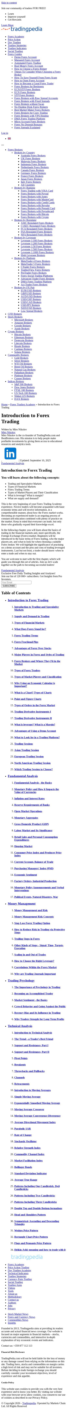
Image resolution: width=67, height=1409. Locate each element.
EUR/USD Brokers (31, 290)
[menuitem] (9, 138)
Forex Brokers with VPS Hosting (31, 115)
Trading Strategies (17, 45)
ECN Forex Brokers (24, 92)
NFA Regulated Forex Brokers (36, 234)
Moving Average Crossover (29, 1109)
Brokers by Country (24, 152)
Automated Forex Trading (27, 63)
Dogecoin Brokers (23, 340)
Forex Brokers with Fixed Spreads (32, 101)
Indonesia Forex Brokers (33, 164)
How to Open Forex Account (29, 80)
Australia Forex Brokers (33, 155)
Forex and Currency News (21, 1317)
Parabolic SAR (22, 1128)
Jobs (10, 1305)
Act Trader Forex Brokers (34, 284)
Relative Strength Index (27, 1147)
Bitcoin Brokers (22, 334)
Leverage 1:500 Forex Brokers (36, 249)
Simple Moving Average (27, 1096)
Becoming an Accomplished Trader (33, 993)
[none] (37, 138)
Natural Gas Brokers (24, 369)
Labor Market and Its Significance (33, 830)
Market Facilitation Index (28, 1160)
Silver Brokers (21, 360)
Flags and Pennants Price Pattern (32, 1243)
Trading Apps (15, 1285)
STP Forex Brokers (24, 95)
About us (12, 1293)
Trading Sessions (23, 743)
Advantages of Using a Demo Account (35, 731)
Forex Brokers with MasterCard (37, 199)
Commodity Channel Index (29, 1154)
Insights (12, 1322)
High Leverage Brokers (33, 255)
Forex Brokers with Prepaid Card (38, 208)
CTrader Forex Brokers (33, 267)
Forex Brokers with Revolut (35, 205)
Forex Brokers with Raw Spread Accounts (36, 98)
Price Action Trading (18, 1267)
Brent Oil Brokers (23, 366)
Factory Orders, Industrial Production (35, 881)
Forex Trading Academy (22, 404)
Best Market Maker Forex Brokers (32, 110)
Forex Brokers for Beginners (29, 86)
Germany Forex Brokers (33, 173)
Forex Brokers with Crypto (35, 217)
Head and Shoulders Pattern (30, 1214)
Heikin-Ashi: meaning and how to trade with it (40, 1249)
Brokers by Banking (24, 187)
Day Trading (14, 42)
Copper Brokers (22, 378)
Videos (11, 1288)
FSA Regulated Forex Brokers (36, 231)
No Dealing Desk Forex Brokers (31, 107)
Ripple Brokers (22, 346)
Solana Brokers (22, 352)
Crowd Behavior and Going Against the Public (40, 1006)
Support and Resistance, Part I (31, 1045)
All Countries (28, 184)
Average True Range (25, 1179)
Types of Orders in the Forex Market (34, 705)
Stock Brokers (15, 316)
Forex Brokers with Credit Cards (37, 202)
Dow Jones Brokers (24, 387)
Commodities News (18, 1320)
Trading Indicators (17, 48)
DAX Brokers (21, 399)
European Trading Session (29, 756)
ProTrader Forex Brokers (34, 272)
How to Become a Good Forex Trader (34, 83)
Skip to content (9, 2)
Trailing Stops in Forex (27, 938)
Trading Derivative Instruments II (33, 718)
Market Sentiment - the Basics (30, 1000)
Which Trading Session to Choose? (33, 769)
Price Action (14, 39)
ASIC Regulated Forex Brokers (37, 223)
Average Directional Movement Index (35, 1122)
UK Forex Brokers (30, 158)
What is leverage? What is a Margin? (34, 724)
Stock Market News (18, 1314)
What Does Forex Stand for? (30, 629)
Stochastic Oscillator (25, 1141)
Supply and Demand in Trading (31, 616)
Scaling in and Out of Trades (30, 954)
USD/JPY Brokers (30, 305)
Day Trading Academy (19, 1270)
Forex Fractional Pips (26, 642)
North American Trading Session (32, 763)
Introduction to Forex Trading (28, 600)
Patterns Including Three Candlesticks (35, 1202)
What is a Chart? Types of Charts (33, 692)
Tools (10, 1291)
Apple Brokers (21, 328)
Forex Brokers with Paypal (34, 193)
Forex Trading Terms (26, 635)
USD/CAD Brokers (31, 302)
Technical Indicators (18, 1273)
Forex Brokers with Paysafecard (37, 211)
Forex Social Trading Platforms (37, 275)
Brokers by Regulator (25, 220)
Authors (12, 1302)
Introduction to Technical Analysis (33, 1032)
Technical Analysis (20, 1026)
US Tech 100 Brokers (25, 393)
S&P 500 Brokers (23, 384)
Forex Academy (16, 36)
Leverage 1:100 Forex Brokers (36, 240)
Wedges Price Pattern (26, 1230)
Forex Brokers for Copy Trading (31, 112)
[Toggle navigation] (2, 145)
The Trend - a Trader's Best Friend (33, 1039)
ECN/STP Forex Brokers (27, 89)
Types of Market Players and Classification (37, 676)
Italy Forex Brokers (31, 182)
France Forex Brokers (32, 176)
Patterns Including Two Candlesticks (34, 1195)
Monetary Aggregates (26, 817)
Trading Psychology (21, 980)
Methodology (15, 1296)
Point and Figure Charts (27, 699)
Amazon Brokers (23, 322)
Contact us (13, 1299)
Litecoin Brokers (23, 343)
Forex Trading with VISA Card (37, 190)
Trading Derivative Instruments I (32, 711)
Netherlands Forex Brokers (35, 167)
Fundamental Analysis (12, 463)
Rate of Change (23, 1135)
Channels (19, 1077)
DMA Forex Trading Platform (29, 118)
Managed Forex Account (27, 60)
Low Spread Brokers (31, 311)
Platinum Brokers (23, 375)
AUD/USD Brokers (31, 296)
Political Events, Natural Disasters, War (36, 897)
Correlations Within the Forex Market (35, 967)
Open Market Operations (28, 811)
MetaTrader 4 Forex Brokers (35, 261)
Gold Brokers (21, 358)
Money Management (21, 903)
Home (4, 404)
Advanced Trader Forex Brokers (37, 278)
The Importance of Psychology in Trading (37, 987)
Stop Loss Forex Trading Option (32, 923)
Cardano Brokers (23, 349)
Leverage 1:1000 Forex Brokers (37, 252)
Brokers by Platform (24, 258)
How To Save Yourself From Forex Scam (35, 77)
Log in (4, 133)
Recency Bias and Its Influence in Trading (37, 1012)
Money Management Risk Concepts (34, 916)
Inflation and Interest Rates (29, 798)
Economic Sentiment (25, 874)
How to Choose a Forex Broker (30, 68)
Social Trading (15, 51)
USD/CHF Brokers (31, 299)
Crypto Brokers (16, 331)
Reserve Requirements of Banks (32, 804)
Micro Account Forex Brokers (29, 121)
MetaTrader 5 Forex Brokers (35, 264)
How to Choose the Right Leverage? (34, 961)
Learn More (7, 25)
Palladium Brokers (23, 372)
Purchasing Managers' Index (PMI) (34, 868)
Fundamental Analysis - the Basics (33, 782)
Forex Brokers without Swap (29, 104)
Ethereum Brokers (23, 337)
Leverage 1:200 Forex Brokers (36, 243)
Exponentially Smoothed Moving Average (37, 1103)
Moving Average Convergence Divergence (37, 1115)
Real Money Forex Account (28, 66)
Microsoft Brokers (23, 319)
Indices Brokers (16, 381)
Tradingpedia (29, 1403)
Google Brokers (22, 325)
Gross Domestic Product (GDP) (31, 824)
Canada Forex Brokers (32, 170)
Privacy (12, 1308)
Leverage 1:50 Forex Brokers (36, 246)
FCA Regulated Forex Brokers (36, 228)
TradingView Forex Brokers (35, 270)
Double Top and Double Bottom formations (38, 1208)
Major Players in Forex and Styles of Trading (39, 654)
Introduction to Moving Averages (32, 1090)
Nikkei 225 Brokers (24, 396)
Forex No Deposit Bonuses (28, 124)
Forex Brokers (15, 149)
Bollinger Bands (23, 1167)
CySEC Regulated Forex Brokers (38, 226)
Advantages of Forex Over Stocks (32, 648)
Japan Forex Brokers (31, 179)
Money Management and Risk (31, 910)
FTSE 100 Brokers (24, 390)
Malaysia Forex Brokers (33, 161)
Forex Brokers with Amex (34, 196)
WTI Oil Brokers (23, 363)
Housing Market (23, 846)
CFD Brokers (15, 314)
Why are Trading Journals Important (35, 973)
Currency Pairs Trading (20, 1279)
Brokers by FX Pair (24, 287)
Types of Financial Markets (29, 622)
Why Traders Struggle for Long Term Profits (39, 1019)
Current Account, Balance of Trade (33, 862)
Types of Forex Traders (27, 670)
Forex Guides (15, 54)
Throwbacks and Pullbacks (29, 1071)
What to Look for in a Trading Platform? (37, 737)
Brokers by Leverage (25, 237)
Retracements (21, 1083)
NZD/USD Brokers (31, 308)
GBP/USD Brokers (31, 293)
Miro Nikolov (8, 432)
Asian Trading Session (26, 750)
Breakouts (20, 1064)
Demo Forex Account (25, 57)
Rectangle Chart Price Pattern (31, 1236)
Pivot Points (20, 1058)
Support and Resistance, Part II (31, 1052)
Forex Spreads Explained (27, 127)
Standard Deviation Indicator (30, 1173)
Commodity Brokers (18, 355)
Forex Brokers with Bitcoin (35, 214)
